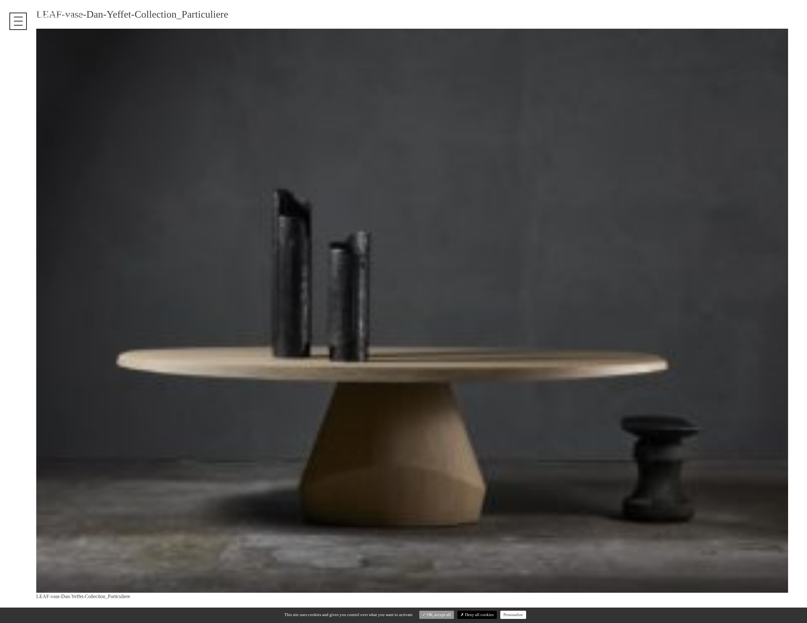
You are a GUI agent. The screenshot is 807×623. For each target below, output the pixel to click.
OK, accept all (438, 614)
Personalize (513, 614)
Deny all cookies (479, 614)
